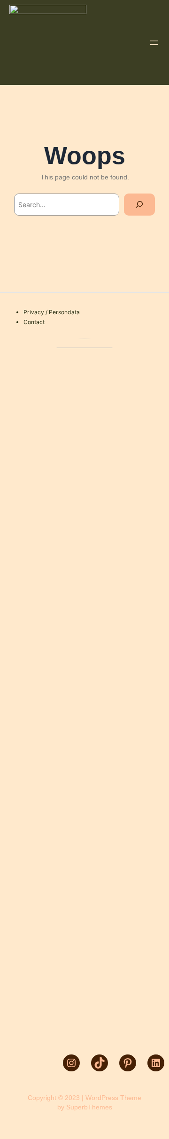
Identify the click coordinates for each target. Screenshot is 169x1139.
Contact (34, 321)
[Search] (139, 205)
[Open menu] (154, 42)
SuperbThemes (89, 1107)
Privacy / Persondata (51, 312)
